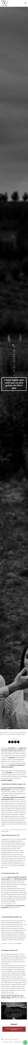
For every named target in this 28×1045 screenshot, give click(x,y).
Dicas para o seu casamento (6, 734)
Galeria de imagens (17, 734)
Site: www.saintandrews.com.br (8, 903)
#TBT (6, 732)
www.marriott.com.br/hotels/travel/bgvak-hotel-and (13, 830)
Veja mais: (2, 732)
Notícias (23, 734)
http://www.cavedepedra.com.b (8, 943)
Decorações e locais (11, 732)
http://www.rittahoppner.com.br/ (11, 994)
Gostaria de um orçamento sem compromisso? (14, 1029)
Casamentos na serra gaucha (11, 1039)
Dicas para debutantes (21, 732)
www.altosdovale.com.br (7, 866)
